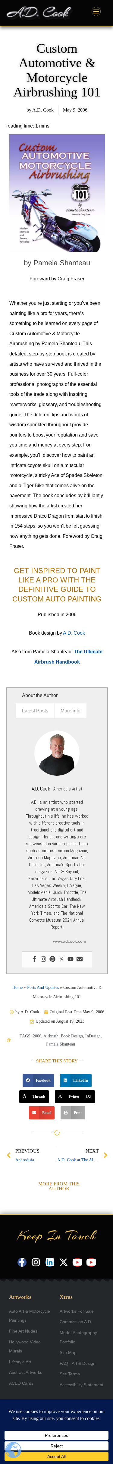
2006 (37, 1036)
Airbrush (50, 1036)
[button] (38, 1080)
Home (17, 987)
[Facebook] (34, 959)
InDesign (93, 1036)
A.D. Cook (74, 633)
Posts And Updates (43, 987)
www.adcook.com (69, 941)
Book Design (72, 1036)
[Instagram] (43, 959)
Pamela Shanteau (60, 1044)
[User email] (80, 959)
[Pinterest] (52, 959)
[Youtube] (70, 959)
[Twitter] (61, 959)
